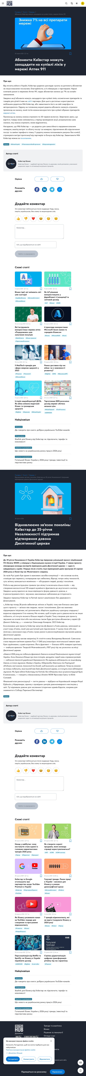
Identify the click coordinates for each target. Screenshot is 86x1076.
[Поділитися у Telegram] (52, 189)
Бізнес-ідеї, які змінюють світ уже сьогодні (28, 293)
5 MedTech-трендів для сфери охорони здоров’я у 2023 (27, 368)
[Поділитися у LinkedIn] (44, 189)
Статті (25, 12)
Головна (18, 12)
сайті (30, 101)
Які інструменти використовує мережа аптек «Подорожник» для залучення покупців (27, 331)
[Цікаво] (41, 179)
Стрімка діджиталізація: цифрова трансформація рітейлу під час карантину (56, 958)
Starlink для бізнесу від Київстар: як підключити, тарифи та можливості (41, 440)
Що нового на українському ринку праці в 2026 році (38, 451)
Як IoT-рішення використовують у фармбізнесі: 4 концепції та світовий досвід (56, 296)
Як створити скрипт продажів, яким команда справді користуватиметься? (57, 846)
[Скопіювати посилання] (59, 189)
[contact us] (80, 1062)
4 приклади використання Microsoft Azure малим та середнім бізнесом (56, 329)
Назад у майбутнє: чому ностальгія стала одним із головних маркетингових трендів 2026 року (26, 848)
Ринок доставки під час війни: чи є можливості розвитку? (55, 368)
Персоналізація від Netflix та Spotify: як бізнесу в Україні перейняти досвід (28, 958)
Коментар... (21, 228)
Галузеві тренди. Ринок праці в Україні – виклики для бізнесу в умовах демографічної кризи (57, 883)
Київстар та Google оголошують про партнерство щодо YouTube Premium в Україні (27, 883)
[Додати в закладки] (70, 53)
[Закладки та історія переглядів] (71, 3)
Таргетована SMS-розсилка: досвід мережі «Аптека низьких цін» (56, 403)
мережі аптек (9, 113)
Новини (31, 12)
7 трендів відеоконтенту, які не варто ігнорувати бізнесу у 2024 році (57, 920)
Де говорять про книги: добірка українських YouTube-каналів (42, 430)
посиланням (25, 138)
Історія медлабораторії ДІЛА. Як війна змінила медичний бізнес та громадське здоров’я (28, 405)
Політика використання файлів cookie (20, 1050)
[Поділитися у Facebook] (36, 189)
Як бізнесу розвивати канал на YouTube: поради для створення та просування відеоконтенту (27, 921)
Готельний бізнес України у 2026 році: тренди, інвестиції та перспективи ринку (41, 461)
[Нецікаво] (57, 179)
